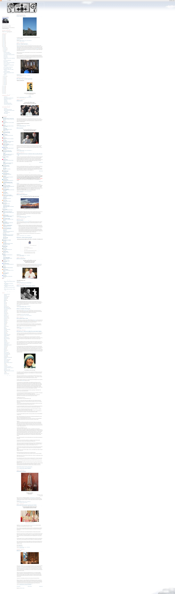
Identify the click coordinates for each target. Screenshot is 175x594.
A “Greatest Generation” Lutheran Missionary (8, 195)
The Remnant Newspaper (6, 205)
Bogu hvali (19, 550)
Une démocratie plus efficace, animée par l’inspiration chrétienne (7, 129)
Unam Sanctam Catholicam (6, 185)
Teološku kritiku (39, 264)
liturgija (5, 333)
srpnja (5, 77)
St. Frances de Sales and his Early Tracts (7, 249)
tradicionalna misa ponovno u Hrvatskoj (25, 584)
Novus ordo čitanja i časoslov (7, 103)
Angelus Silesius (6, 296)
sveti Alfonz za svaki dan (7, 366)
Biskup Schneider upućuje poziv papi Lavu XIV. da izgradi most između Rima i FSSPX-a (8, 216)
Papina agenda (20, 100)
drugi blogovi (5, 306)
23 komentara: (29, 216)
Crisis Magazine (5, 134)
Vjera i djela (4, 168)
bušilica (5, 303)
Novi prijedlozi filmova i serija (23, 318)
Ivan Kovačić (5, 326)
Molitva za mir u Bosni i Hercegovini (7, 228)
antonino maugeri (5, 261)
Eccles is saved (5, 200)
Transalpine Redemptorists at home (7, 182)
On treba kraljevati (5, 269)
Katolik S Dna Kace (5, 179)
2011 (4, 90)
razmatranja (5, 356)
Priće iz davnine (6, 352)
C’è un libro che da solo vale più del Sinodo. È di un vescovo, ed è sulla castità (8, 231)
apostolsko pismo (26, 221)
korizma (5, 330)
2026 (4, 34)
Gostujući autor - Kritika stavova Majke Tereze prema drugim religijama (30, 331)
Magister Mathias (6, 337)
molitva (5, 340)
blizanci (5, 302)
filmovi (20, 328)
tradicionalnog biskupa (33, 525)
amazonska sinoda (6, 294)
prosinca (5, 47)
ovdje (24, 50)
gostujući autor (21, 126)
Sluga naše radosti (5, 246)
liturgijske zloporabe (6, 334)
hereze (25, 217)
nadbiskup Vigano (6, 342)
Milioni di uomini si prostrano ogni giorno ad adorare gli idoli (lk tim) (8, 177)
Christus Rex (4, 242)
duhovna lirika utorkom (7, 308)
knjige (5, 328)
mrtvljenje (5, 341)
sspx (4, 363)
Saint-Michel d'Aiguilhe (22, 15)
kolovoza (5, 76)
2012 (4, 89)
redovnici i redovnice (27, 468)
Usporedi (18, 183)
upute (27, 310)
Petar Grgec (5, 350)
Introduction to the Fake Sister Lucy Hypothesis (8, 138)
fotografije (5, 312)
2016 (4, 46)
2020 (4, 41)
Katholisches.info (5, 159)
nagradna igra (5, 343)
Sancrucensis (4, 275)
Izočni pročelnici (20, 128)
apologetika (5, 297)
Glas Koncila (41, 162)
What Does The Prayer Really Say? (7, 211)
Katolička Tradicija (5, 215)
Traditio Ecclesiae (5, 251)
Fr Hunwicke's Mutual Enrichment (7, 225)
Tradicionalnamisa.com (7, 112)
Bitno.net (4, 125)
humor (5, 321)
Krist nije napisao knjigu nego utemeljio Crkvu (8, 180)
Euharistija (5, 310)
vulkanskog (18, 38)
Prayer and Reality (5, 273)
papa (25, 126)
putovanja (23, 41)
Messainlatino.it (5, 221)
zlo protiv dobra (6, 373)
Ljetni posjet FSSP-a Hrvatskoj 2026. (7, 174)
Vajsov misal (20, 567)
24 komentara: (29, 235)
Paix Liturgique (6, 113)
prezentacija (25, 310)
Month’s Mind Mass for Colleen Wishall (7, 151)
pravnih (22, 314)
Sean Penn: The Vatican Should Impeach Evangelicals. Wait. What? (7, 258)
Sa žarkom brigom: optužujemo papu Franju (25, 78)
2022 (4, 39)
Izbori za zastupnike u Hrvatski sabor (24, 308)
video (4, 372)
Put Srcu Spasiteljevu (6, 354)
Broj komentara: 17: (30, 150)
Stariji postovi (41, 586)
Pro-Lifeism (23, 380)
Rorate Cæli (4, 117)
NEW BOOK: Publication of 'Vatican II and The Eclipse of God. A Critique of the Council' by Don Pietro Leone (8, 119)
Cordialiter (4, 176)
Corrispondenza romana (6, 260)
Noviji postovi (18, 586)
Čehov (5, 304)
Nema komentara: (29, 40)
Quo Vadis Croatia (5, 237)
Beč (4, 301)
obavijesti (5, 31)
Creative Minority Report (6, 257)
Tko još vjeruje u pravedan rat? (6, 203)
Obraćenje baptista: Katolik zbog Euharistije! (8, 267)
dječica (5, 305)
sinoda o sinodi (6, 361)
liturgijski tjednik (6, 335)
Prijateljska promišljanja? (22, 471)
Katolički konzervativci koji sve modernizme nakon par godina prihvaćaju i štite (30, 154)
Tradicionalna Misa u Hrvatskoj (8, 109)
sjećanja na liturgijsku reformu (7, 362)
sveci (4, 364)
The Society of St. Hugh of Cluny (7, 150)
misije (5, 339)
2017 (4, 45)
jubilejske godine (19, 46)
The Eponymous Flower (6, 165)
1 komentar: (28, 75)
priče (4, 351)
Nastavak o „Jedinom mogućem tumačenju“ (25, 237)
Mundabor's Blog (5, 147)
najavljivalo (22, 525)
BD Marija (20, 502)
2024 (4, 37)
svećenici (5, 365)
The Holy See (5, 96)
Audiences (4, 157)
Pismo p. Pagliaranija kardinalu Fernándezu (8, 209)
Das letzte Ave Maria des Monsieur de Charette (8, 160)
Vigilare (4, 162)
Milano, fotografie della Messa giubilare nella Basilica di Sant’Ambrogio (8, 223)
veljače (5, 83)
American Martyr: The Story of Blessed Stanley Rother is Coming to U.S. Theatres (8, 141)
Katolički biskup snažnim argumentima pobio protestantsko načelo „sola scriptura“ (8, 163)
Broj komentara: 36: (30, 282)
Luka (4, 336)
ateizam (5, 299)
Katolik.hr (4, 266)
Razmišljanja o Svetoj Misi (7, 357)
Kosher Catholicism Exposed (6, 166)
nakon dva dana (25, 565)
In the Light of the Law (6, 263)
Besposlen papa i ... (21, 220)
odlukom (37, 48)
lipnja (4, 78)
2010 (4, 91)
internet (5, 323)
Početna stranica (30, 586)
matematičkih (27, 314)
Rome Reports (5, 140)
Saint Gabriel (4, 240)
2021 (4, 40)
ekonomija (5, 309)
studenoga (5, 48)
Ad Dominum (5, 197)
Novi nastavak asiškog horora (22, 194)
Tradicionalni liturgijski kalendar (8, 104)
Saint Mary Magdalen (6, 272)
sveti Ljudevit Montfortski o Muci (8, 367)
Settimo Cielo (5, 230)
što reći (5, 368)
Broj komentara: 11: (30, 97)
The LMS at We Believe (5, 193)
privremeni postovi (6, 353)
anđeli (20, 41)
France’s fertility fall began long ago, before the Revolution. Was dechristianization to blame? (8, 235)
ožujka (5, 82)
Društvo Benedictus (6, 307)
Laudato (4, 153)
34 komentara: (29, 306)
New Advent (5, 108)
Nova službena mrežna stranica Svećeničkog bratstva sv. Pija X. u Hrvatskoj (8, 244)
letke (24, 568)
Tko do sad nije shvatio (21, 258)
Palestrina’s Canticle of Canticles (6, 132)
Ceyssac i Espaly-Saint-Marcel (23, 43)
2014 (4, 87)
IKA (3, 278)
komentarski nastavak (6, 329)
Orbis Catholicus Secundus (6, 218)
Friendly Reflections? (32, 497)
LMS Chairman (5, 192)
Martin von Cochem (6, 338)
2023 (4, 38)
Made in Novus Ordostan (6, 252)
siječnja (5, 84)
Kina (4, 327)
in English (5, 322)
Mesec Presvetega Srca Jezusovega (7, 198)
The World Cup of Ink (5, 171)
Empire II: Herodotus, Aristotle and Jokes (7, 276)
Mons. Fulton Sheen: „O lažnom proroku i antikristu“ (26, 285)
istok (4, 325)
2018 (4, 44)
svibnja (5, 79)
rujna (4, 51)
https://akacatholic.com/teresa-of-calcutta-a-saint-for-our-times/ (24, 466)
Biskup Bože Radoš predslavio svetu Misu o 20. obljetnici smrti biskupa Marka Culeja (8, 154)
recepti (5, 358)
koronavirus (5, 331)
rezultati (24, 314)
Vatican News (5, 121)
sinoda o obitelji (6, 360)
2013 (4, 88)
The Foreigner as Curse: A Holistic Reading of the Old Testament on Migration (8, 186)
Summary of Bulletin (6, 156)
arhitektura (5, 298)
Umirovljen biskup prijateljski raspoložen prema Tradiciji (27, 505)
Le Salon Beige (5, 128)
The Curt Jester (5, 248)
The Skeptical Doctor (6, 170)
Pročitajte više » (19, 39)
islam (4, 324)
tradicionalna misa (6, 369)
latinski (5, 332)
